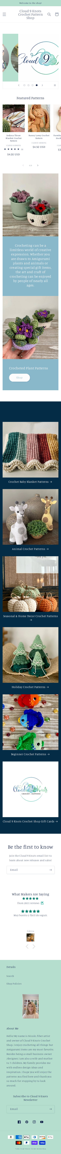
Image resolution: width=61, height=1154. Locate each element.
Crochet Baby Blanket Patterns (28, 481)
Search (10, 976)
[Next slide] (42, 85)
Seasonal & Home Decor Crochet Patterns (30, 616)
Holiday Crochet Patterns (28, 687)
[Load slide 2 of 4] (28, 85)
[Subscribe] (50, 870)
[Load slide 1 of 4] (24, 85)
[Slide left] (23, 165)
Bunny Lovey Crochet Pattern (39, 136)
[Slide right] (37, 165)
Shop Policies (14, 983)
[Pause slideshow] (54, 85)
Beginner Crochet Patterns (28, 754)
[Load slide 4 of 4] (37, 85)
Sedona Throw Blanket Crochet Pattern (14, 138)
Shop (19, 377)
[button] (4, 14)
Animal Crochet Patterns (28, 549)
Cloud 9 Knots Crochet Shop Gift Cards (28, 821)
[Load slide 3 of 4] (33, 85)
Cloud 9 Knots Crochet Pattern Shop (33, 1149)
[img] (31, 898)
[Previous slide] (18, 85)
